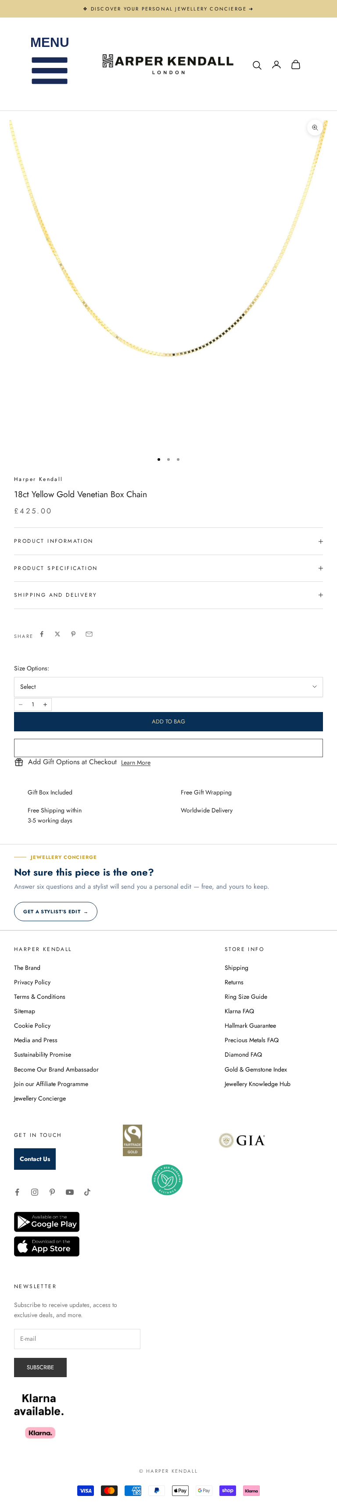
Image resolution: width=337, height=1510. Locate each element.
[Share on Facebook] (41, 633)
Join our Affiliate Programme (51, 1083)
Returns (234, 982)
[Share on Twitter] (57, 633)
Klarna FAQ (239, 1011)
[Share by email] (89, 633)
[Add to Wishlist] (168, 748)
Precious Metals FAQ (252, 1040)
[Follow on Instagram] (34, 1192)
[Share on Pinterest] (73, 633)
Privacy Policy (32, 982)
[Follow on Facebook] (17, 1192)
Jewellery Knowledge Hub (257, 1083)
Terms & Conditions (39, 996)
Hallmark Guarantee (250, 1025)
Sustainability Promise (42, 1054)
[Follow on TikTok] (87, 1192)
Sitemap (24, 1011)
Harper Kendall (38, 479)
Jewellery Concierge (40, 1098)
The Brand (27, 967)
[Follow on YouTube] (69, 1192)
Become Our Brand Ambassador (56, 1069)
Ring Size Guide (246, 996)
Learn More (136, 762)
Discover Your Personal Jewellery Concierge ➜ (172, 8)
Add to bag (168, 721)
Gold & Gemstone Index (256, 1069)
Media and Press (35, 1040)
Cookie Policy (32, 1025)
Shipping (236, 967)
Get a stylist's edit (55, 911)
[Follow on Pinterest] (52, 1192)
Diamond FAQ (243, 1054)
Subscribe (40, 1367)
